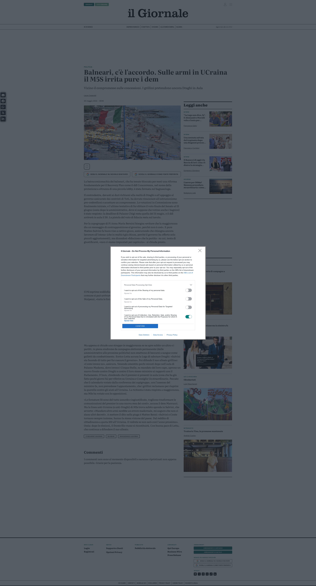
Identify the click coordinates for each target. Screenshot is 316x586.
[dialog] (158, 293)
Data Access (158, 335)
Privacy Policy (172, 335)
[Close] (200, 251)
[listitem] (158, 285)
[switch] (188, 290)
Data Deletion (144, 335)
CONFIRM (140, 326)
